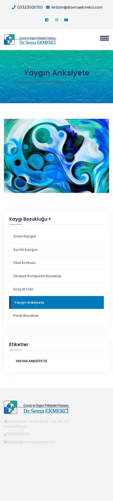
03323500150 (30, 7)
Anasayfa (22, 82)
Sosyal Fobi (23, 289)
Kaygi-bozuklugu (50, 82)
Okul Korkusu (24, 262)
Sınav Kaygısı (24, 236)
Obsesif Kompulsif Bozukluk (37, 276)
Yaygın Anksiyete (29, 302)
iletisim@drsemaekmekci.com (76, 7)
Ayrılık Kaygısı (25, 249)
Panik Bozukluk (25, 315)
